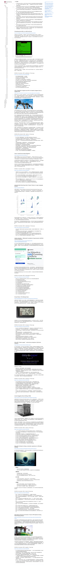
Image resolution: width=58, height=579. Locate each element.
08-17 (7, 17)
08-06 (7, 30)
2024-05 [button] (7, 56)
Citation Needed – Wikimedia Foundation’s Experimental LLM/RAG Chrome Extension (49, 8)
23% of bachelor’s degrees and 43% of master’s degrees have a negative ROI (49, 3)
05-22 (7, 68)
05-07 (7, 86)
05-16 (7, 75)
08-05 (7, 31)
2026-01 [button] (7, 44)
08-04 (7, 32)
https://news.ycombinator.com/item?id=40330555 (21, 492)
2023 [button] (5, 99)
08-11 (7, 24)
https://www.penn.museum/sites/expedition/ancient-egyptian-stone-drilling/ (25, 397)
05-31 (7, 57)
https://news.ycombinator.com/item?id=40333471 (21, 135)
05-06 (7, 87)
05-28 (7, 61)
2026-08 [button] (7, 7)
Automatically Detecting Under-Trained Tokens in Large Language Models (49, 6)
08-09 (7, 26)
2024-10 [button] (7, 50)
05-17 (7, 74)
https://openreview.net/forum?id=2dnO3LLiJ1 (21, 155)
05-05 (7, 88)
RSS (4, 107)
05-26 (7, 63)
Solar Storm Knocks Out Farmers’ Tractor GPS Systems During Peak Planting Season (48, 16)
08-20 (7, 13)
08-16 (7, 18)
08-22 (7, 11)
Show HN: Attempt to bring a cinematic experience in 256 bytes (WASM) (48, 14)
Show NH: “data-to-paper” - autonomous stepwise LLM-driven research (48, 11)
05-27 (7, 62)
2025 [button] (5, 45)
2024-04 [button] (7, 94)
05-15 (7, 76)
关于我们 (5, 100)
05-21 (7, 69)
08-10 (7, 25)
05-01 (7, 93)
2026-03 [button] (7, 42)
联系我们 (5, 101)
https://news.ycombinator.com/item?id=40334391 (21, 548)
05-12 (7, 80)
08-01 (7, 36)
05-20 (7, 70)
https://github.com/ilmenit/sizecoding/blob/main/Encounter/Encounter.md (25, 448)
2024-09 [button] (7, 51)
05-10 (7, 82)
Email (5, 106)
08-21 (7, 12)
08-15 (7, 19)
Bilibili (5, 105)
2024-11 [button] (7, 49)
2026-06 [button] (7, 38)
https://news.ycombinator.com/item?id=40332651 (21, 227)
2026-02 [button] (7, 43)
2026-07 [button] (7, 37)
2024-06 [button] (7, 55)
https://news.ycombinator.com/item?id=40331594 (21, 429)
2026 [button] (5, 6)
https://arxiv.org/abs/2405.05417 (19, 187)
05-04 (7, 89)
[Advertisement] (29, 571)
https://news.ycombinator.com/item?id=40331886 (21, 74)
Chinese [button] (6, 3)
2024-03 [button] (7, 95)
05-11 (7, 81)
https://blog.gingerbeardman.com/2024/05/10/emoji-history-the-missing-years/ (26, 298)
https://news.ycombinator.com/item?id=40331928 (21, 326)
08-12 (7, 23)
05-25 (7, 64)
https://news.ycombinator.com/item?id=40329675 (21, 170)
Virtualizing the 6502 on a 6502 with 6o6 (49, 2)
